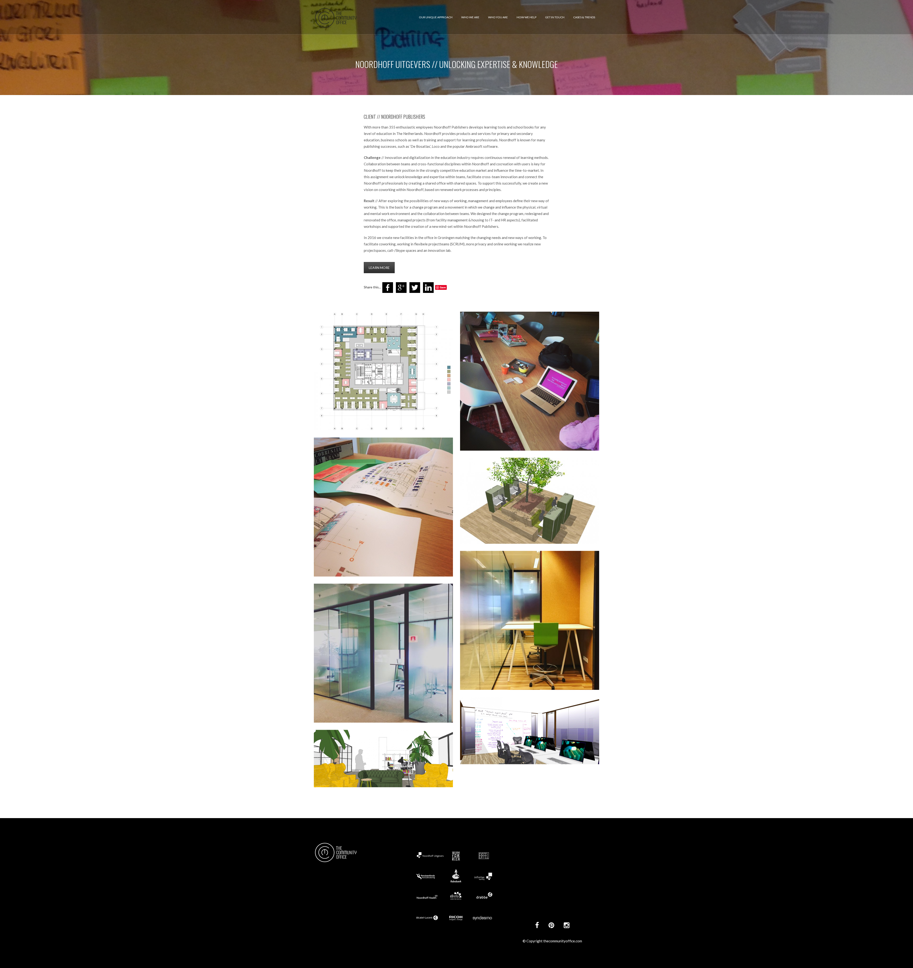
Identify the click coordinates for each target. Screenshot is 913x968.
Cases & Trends (584, 17)
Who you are (498, 17)
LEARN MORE (379, 268)
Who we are (470, 17)
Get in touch (554, 17)
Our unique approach (435, 17)
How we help (526, 17)
